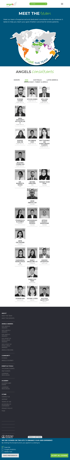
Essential (7, 447)
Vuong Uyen (32, 298)
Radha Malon (20, 141)
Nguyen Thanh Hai (20, 163)
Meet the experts (8, 318)
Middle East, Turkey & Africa (36, 82)
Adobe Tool (8, 451)
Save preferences (10, 455)
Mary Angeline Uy (32, 261)
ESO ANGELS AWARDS (6, 327)
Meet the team (7, 316)
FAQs (3, 411)
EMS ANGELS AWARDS (6, 335)
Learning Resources (6, 374)
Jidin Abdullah (32, 201)
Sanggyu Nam (32, 280)
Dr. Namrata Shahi (20, 183)
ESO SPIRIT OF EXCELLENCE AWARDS (6, 340)
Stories (4, 358)
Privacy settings (35, 437)
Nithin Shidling (32, 182)
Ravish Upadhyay (44, 261)
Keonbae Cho (32, 141)
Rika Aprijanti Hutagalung (20, 120)
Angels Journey (7, 360)
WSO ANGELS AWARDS (6, 331)
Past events (6, 371)
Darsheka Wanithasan (20, 261)
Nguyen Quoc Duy (44, 299)
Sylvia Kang (32, 99)
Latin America (52, 80)
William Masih (44, 100)
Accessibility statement (6, 405)
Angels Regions (7, 350)
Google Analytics (10, 449)
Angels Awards (7, 324)
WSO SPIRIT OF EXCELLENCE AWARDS (7, 346)
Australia (37, 80)
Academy (5, 380)
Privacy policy (7, 408)
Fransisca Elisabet (20, 221)
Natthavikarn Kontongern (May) (44, 143)
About (4, 313)
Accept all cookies (59, 455)
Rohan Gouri (20, 100)
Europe (17, 80)
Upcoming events (8, 368)
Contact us (6, 397)
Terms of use (6, 402)
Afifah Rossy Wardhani (44, 221)
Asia (26, 80)
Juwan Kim (20, 298)
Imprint (4, 399)
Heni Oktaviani (20, 241)
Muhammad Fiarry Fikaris (32, 221)
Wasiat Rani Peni (44, 182)
